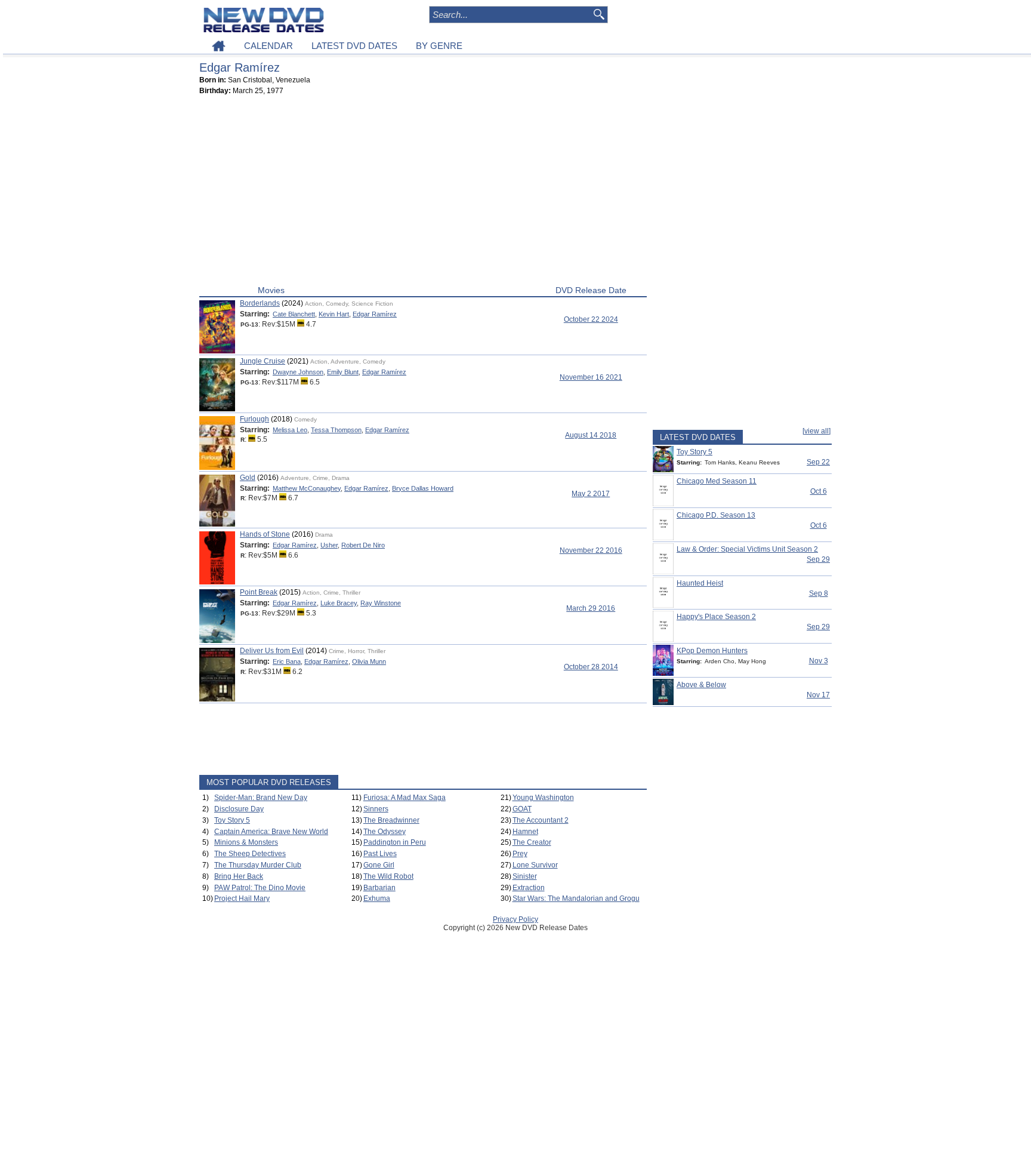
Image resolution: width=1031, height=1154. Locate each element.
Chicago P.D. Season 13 (716, 515)
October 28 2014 (591, 667)
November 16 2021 (591, 377)
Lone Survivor (535, 865)
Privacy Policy (515, 919)
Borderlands (260, 303)
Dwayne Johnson (298, 372)
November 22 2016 (591, 550)
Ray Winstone (380, 603)
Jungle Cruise (262, 361)
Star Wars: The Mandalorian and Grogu (576, 898)
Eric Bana (287, 661)
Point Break (258, 592)
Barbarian (379, 888)
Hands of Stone (265, 534)
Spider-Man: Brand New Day (260, 797)
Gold (247, 477)
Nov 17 (818, 695)
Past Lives (380, 854)
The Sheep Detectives (250, 854)
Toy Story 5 (232, 820)
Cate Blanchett (294, 314)
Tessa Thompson (336, 429)
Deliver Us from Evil (272, 651)
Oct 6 (818, 491)
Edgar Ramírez (375, 314)
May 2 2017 (591, 494)
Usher (329, 545)
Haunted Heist (700, 583)
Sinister (525, 876)
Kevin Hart (334, 314)
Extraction (529, 888)
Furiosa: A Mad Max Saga (404, 797)
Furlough (254, 419)
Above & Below (701, 685)
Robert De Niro (363, 545)
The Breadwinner (391, 820)
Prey (520, 854)
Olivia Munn (369, 661)
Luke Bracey (338, 603)
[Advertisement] (423, 192)
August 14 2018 (590, 435)
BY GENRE (439, 46)
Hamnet (525, 831)
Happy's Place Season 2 (716, 617)
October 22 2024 (591, 319)
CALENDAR (268, 46)
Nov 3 (818, 661)
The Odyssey (384, 831)
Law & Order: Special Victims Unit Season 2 (747, 549)
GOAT (522, 809)
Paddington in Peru (394, 842)
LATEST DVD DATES (354, 46)
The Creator (532, 842)
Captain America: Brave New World (271, 831)
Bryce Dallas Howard (422, 488)
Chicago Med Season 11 (717, 481)
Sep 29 (818, 559)
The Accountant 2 (541, 820)
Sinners (375, 809)
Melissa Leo (290, 429)
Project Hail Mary (242, 898)
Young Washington (543, 797)
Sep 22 (818, 462)
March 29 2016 (590, 608)
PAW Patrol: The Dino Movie (259, 888)
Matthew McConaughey (307, 488)
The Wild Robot (388, 876)
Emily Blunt (343, 372)
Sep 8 (818, 593)
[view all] (816, 431)
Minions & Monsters (246, 842)
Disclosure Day (239, 809)
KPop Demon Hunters (712, 651)
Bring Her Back (238, 876)
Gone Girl (378, 865)
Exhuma (376, 898)
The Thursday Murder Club (257, 865)
